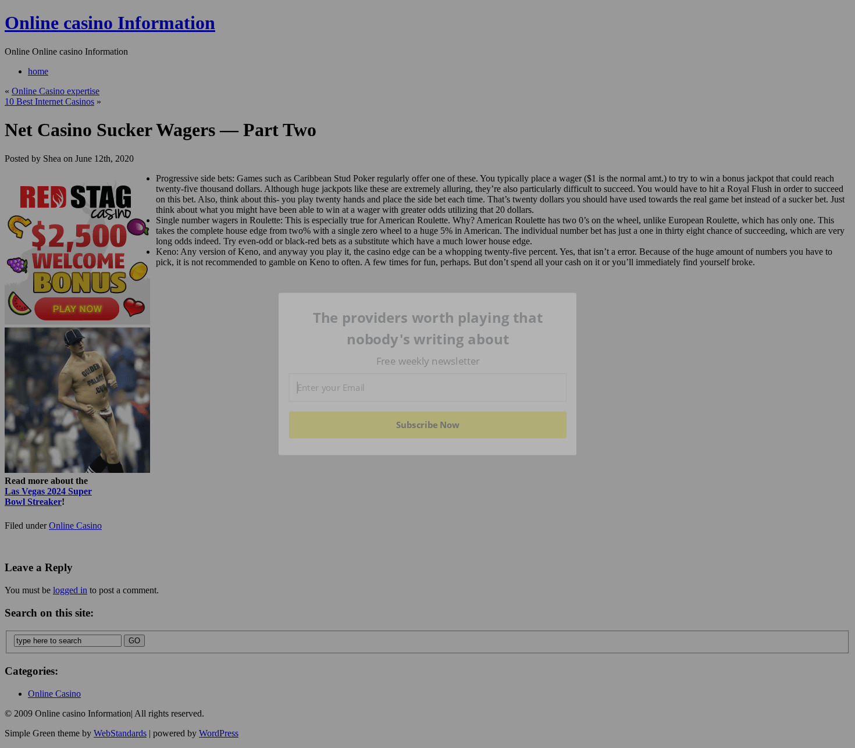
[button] (428, 328)
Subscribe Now (428, 424)
